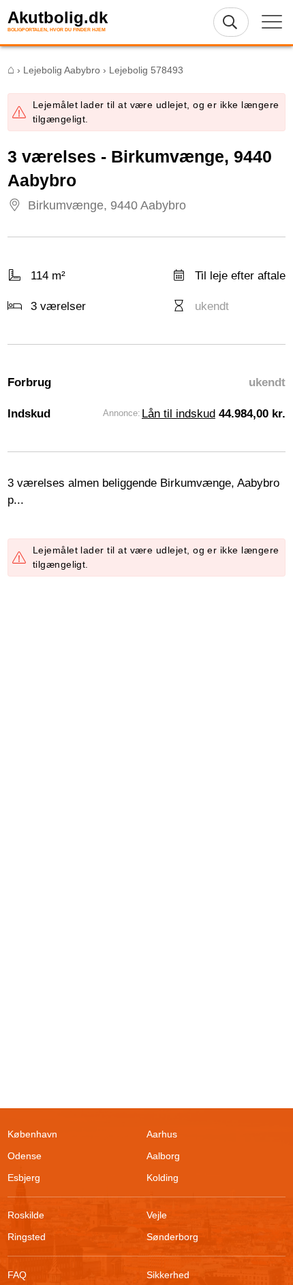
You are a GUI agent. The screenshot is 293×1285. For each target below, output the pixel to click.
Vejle (156, 1215)
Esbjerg (23, 1177)
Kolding (162, 1177)
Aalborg (163, 1155)
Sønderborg (172, 1236)
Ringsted (26, 1236)
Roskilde (25, 1215)
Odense (24, 1155)
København (32, 1134)
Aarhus (161, 1134)
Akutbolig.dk (57, 18)
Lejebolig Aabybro (61, 70)
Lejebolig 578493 (146, 70)
